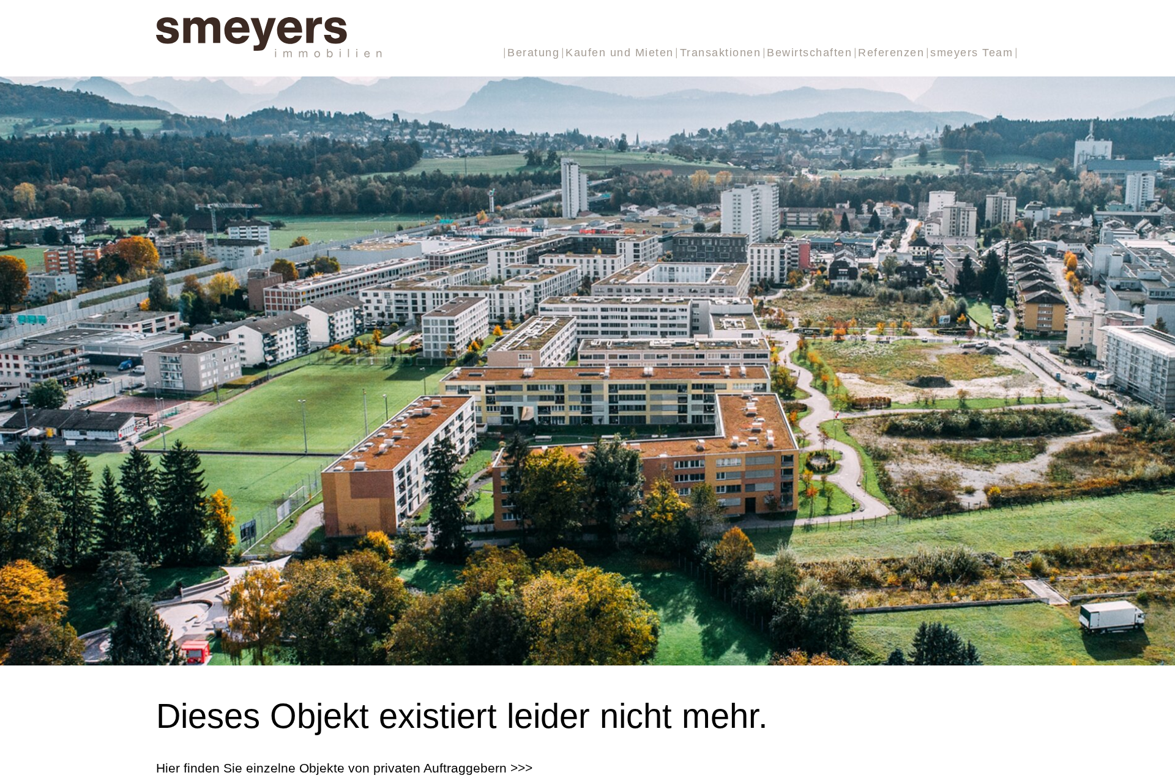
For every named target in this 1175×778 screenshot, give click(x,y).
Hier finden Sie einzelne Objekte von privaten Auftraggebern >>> (344, 768)
